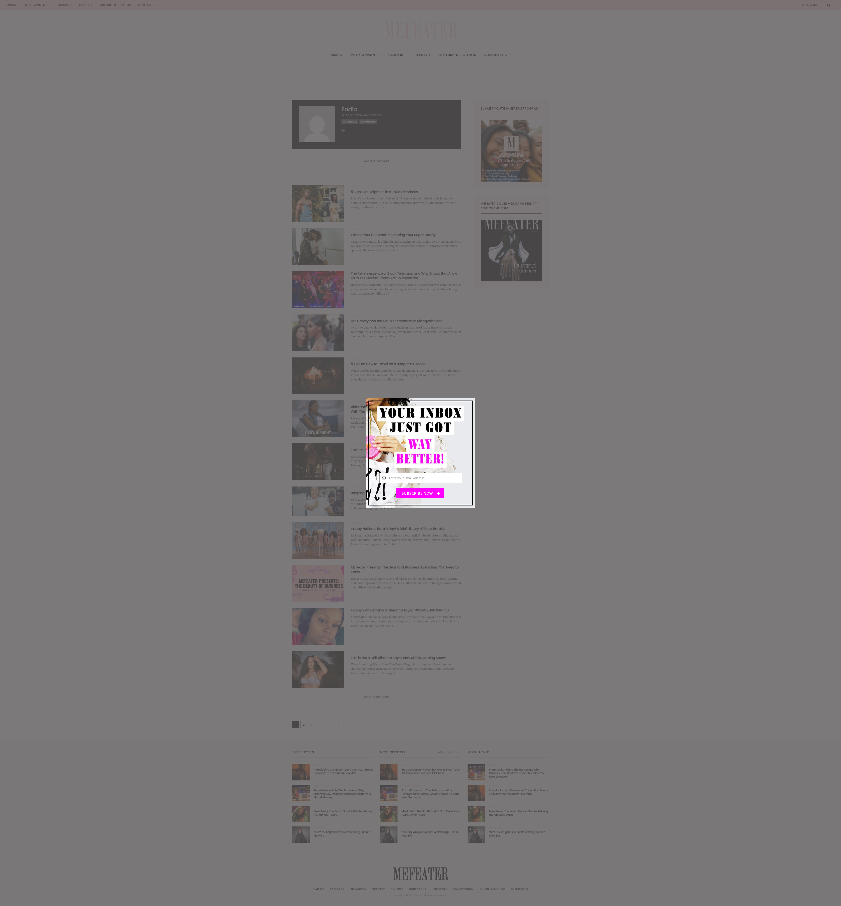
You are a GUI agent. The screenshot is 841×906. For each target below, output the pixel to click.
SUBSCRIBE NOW (418, 493)
